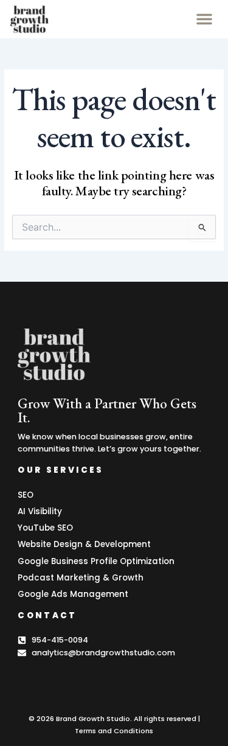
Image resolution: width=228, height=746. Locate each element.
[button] (204, 19)
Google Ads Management (73, 594)
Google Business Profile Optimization (96, 561)
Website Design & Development (84, 544)
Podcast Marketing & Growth (80, 578)
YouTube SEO (45, 528)
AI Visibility (40, 511)
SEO (25, 495)
